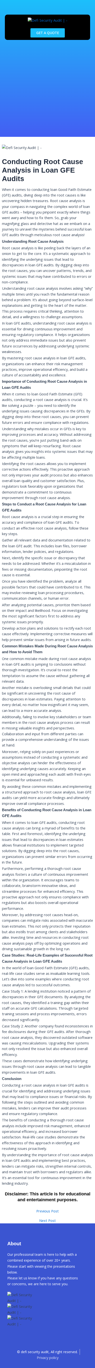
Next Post (47, 1220)
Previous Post (47, 1211)
